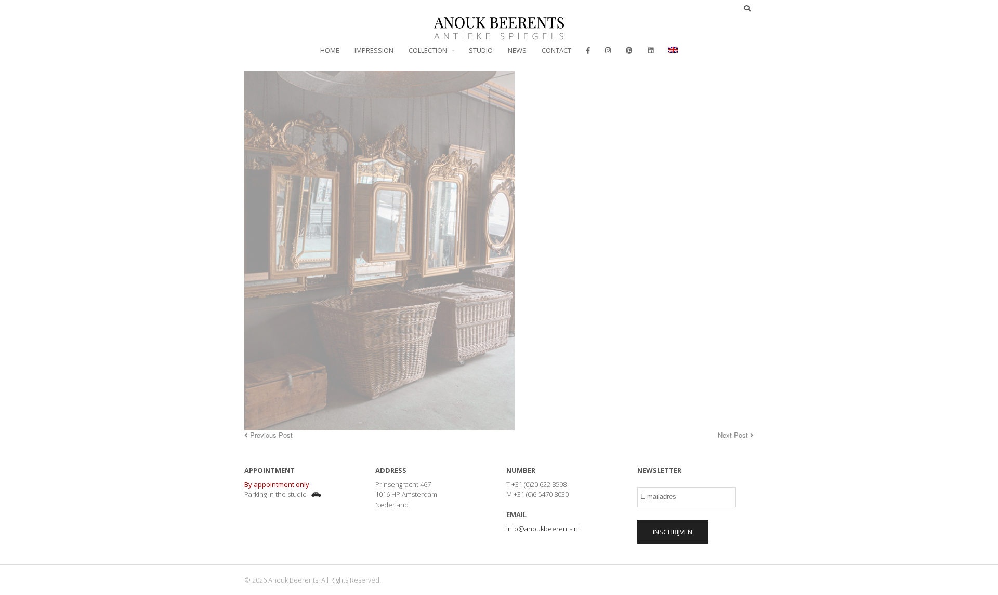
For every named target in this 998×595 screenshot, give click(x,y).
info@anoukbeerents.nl (543, 528)
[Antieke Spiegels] (499, 34)
